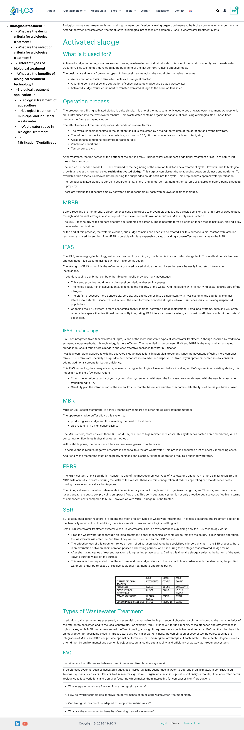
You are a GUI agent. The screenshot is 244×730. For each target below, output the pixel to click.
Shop (114, 10)
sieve (109, 211)
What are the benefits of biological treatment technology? (34, 79)
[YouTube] (25, 723)
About (51, 10)
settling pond (81, 83)
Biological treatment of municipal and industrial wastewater (37, 116)
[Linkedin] (17, 723)
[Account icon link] (224, 10)
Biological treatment (26, 26)
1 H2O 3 (37, 10)
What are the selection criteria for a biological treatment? (33, 52)
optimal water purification (217, 176)
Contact (179, 10)
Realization (163, 10)
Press (175, 723)
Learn (144, 10)
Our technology (73, 10)
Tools (129, 10)
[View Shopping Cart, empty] (234, 10)
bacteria (147, 221)
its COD (140, 135)
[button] (56, 10)
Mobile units (98, 10)
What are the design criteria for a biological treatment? (31, 36)
